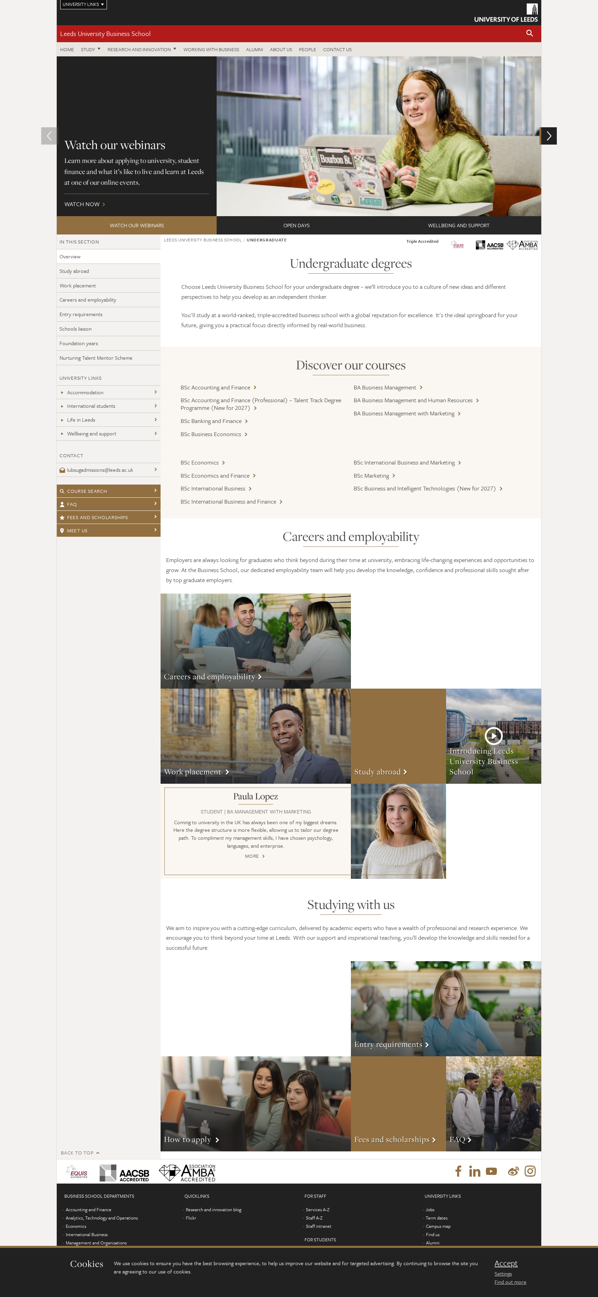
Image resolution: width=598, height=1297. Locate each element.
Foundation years (79, 343)
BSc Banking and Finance (211, 420)
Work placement (78, 285)
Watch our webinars (137, 225)
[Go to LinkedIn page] (474, 1171)
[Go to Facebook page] (458, 1171)
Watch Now (299, 136)
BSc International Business (213, 488)
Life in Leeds (81, 419)
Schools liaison (76, 328)
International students (91, 406)
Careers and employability (88, 299)
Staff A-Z (314, 1217)
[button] (530, 34)
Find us (433, 1234)
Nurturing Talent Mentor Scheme (96, 357)
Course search (87, 491)
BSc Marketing (371, 475)
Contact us (337, 49)
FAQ (72, 504)
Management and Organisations (96, 1242)
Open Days (296, 225)
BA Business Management (385, 387)
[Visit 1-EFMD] (78, 1171)
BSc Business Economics (211, 434)
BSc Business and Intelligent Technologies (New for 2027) (425, 488)
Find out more (510, 1282)
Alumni (254, 49)
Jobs (430, 1209)
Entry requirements (81, 314)
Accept (506, 1263)
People (307, 49)
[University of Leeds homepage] (506, 12)
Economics (76, 1226)
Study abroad (74, 271)
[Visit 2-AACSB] (123, 1171)
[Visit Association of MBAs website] (522, 244)
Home (67, 49)
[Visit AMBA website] (457, 243)
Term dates (436, 1217)
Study (88, 49)
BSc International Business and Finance (228, 501)
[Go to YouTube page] (491, 1171)
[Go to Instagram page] (530, 1171)
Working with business (211, 49)
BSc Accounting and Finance (215, 387)
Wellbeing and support (459, 225)
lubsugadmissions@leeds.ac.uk (100, 469)
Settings (503, 1273)
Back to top (77, 1152)
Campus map (438, 1226)
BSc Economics (200, 462)
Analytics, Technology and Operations (102, 1217)
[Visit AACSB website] (490, 243)
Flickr (191, 1217)
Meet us (77, 530)
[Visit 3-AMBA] (185, 1171)
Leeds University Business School (105, 33)
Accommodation (85, 392)
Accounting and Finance (88, 1209)
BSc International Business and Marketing (404, 462)
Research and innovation (139, 49)
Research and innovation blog (214, 1209)
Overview (70, 256)
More (256, 641)
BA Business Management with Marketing (404, 413)
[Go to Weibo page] (513, 1171)
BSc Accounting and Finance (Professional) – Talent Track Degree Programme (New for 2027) (261, 404)
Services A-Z (317, 1209)
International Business (87, 1234)
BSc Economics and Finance (215, 475)
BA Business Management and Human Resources (413, 400)
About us (281, 49)
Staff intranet (319, 1226)
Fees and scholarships (97, 517)
